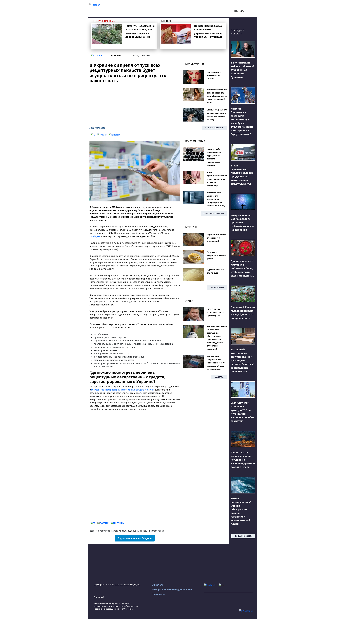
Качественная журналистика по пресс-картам (215, 312)
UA (242, 11)
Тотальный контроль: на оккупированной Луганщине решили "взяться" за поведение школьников (242, 360)
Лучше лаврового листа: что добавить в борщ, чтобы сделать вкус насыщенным (242, 268)
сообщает (95, 236)
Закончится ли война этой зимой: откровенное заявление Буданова (243, 70)
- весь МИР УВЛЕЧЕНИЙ (214, 128)
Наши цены (158, 593)
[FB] (93, 134)
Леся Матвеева (97, 127)
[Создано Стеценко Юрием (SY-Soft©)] (246, 610)
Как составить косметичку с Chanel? (214, 75)
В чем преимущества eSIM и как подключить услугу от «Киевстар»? (217, 179)
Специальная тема (104, 21)
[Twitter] (102, 134)
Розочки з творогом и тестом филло (216, 255)
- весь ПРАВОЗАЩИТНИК (214, 213)
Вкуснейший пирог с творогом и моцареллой (216, 237)
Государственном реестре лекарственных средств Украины (122, 389)
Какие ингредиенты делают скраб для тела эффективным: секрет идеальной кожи (217, 96)
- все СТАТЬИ (219, 377)
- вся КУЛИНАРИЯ (217, 287)
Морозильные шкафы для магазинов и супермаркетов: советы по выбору (216, 199)
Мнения (166, 21)
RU (236, 11)
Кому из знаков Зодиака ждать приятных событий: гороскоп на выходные (243, 222)
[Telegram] (114, 134)
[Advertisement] (134, 103)
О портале (157, 584)
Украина (116, 55)
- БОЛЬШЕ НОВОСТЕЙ (243, 536)
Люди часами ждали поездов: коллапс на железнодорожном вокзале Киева (243, 460)
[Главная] (94, 4)
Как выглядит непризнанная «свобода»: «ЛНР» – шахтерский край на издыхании (216, 362)
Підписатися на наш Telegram (135, 538)
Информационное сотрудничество (172, 589)
